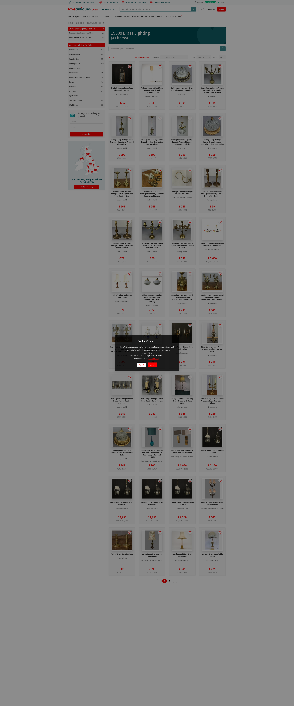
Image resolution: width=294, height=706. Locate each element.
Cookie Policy (153, 359)
